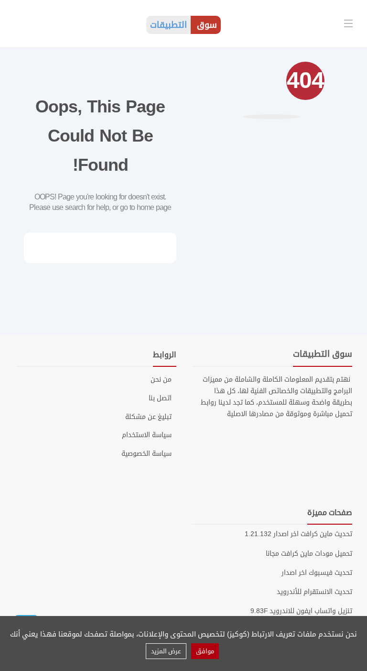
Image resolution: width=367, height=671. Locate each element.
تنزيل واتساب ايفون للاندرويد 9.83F (301, 611)
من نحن (161, 379)
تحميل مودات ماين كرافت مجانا (309, 553)
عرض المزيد (166, 651)
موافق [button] (205, 651)
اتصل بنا (160, 398)
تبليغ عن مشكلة (148, 417)
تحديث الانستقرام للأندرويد (314, 591)
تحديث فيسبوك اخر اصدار (316, 572)
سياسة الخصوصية (146, 454)
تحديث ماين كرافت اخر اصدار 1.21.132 (298, 534)
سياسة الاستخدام (147, 435)
